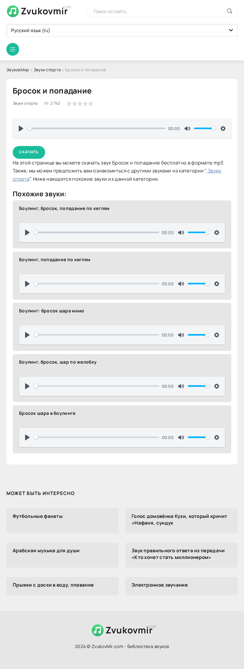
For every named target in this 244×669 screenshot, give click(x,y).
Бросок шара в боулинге (47, 413)
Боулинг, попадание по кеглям (54, 259)
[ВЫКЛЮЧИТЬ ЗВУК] (187, 128)
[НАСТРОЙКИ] (223, 128)
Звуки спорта (47, 70)
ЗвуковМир (17, 70)
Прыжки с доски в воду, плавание (53, 585)
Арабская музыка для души (46, 550)
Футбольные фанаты (38, 516)
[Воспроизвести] (21, 128)
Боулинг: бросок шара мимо (52, 311)
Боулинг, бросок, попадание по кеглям (64, 208)
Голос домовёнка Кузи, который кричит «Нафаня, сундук (179, 519)
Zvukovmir (44, 11)
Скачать (29, 152)
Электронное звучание (160, 585)
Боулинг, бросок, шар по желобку (58, 362)
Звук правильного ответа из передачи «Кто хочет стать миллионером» (178, 554)
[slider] (97, 128)
